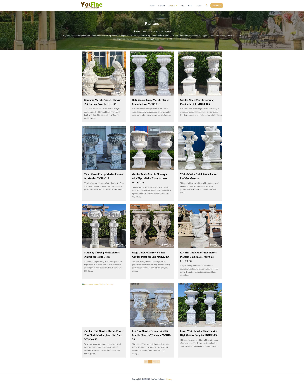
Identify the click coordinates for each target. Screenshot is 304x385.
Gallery (144, 31)
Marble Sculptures (156, 31)
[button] (175, 5)
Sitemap (169, 379)
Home (137, 31)
